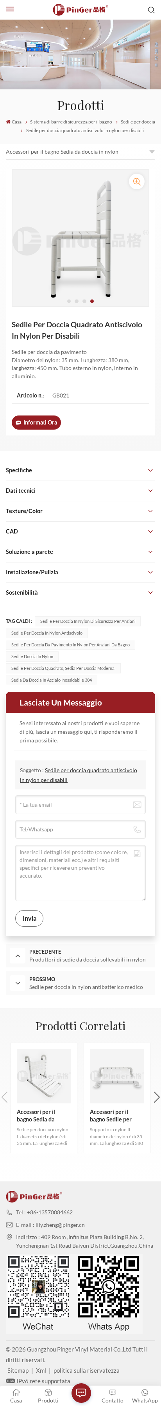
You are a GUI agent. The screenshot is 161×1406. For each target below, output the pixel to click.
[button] (69, 301)
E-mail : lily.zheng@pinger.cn (50, 1224)
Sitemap (18, 1370)
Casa (16, 122)
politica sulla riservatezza (87, 1370)
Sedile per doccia (138, 122)
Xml (41, 1370)
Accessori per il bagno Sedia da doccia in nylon (62, 152)
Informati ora (40, 422)
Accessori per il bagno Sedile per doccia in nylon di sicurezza (111, 1115)
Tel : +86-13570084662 (44, 1212)
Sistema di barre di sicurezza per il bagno (71, 122)
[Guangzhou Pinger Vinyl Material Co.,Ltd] (80, 10)
